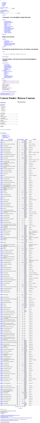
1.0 (19, 140)
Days (23, 139)
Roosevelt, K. (31, 347)
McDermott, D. (31, 288)
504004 (1, 236)
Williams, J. (35, 359)
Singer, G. (34, 225)
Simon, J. (30, 373)
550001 (1, 253)
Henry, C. (30, 232)
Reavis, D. (30, 340)
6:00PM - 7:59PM (25, 398)
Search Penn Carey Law (4, 13)
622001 (1, 192)
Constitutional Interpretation (7, 147)
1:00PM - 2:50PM (25, 187)
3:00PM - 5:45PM (25, 165)
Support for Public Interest (8, 75)
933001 (1, 156)
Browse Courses (5, 94)
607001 (1, 248)
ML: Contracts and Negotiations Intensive (9, 340)
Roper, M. (35, 286)
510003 (1, 377)
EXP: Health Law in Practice (7, 180)
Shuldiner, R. (31, 370)
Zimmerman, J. (36, 274)
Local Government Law (7, 194)
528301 (1, 385)
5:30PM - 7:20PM (25, 266)
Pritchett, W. (34, 211)
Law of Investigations (6, 234)
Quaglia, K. (31, 312)
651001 (1, 394)
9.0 (19, 401)
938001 (1, 147)
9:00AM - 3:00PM (25, 340)
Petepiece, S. (35, 161)
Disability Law (5, 227)
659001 (1, 281)
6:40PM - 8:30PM (25, 196)
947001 (1, 185)
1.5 (19, 309)
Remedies (4, 239)
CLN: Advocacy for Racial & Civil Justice (9, 286)
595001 (1, 342)
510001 (1, 178)
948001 (1, 344)
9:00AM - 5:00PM (25, 311)
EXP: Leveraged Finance (7, 203)
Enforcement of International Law (8, 206)
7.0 (19, 152)
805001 (1, 222)
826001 (1, 321)
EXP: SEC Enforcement (7, 269)
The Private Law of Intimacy (7, 389)
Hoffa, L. (30, 234)
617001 (1, 347)
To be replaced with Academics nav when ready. (11, 82)
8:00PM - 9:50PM (25, 367)
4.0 (19, 142)
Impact (3, 78)
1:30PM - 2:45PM (25, 158)
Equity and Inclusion (5, 88)
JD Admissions (6, 40)
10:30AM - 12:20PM (25, 213)
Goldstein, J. (31, 215)
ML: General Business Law (7, 385)
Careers (3, 46)
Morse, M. (30, 294)
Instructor (34, 139)
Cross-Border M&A (6, 161)
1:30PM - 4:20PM (25, 281)
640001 (1, 370)
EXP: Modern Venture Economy (8, 210)
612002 (1, 356)
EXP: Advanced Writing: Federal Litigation (10, 342)
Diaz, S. (30, 178)
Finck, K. (34, 154)
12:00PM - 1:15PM (25, 283)
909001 (1, 175)
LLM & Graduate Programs (8, 41)
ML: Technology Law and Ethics (8, 250)
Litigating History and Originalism (8, 156)
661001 (1, 363)
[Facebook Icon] (8, 417)
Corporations (5, 192)
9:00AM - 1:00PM (25, 384)
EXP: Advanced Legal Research (8, 213)
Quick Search (3, 102)
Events (5, 74)
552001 (1, 288)
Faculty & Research (5, 56)
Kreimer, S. (30, 262)
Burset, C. (30, 156)
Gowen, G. (30, 218)
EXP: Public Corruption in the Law (8, 168)
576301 (1, 399)
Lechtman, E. (31, 269)
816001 (1, 338)
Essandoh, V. (31, 185)
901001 (1, 161)
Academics (4, 14)
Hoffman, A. (31, 236)
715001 (1, 149)
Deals (4, 175)
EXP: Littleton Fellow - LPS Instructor (9, 373)
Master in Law (6, 42)
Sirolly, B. (30, 377)
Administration (2, 415)
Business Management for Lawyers (8, 253)
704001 (1, 225)
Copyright (4, 305)
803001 (1, 373)
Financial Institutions (6, 300)
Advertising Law (5, 145)
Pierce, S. (30, 309)
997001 (1, 163)
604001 (1, 265)
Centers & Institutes (7, 65)
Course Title (10, 139)
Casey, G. (30, 161)
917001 (1, 255)
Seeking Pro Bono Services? (8, 76)
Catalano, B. (31, 163)
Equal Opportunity (14, 415)
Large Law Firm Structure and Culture (9, 387)
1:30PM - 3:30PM (25, 191)
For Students (4, 3)
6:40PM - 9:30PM (25, 257)
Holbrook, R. (31, 244)
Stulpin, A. (30, 394)
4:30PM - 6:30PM (25, 144)
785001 (1, 227)
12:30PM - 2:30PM (25, 161)
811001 (1, 337)
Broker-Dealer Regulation (7, 307)
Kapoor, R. (30, 253)
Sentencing (5, 265)
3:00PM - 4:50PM (25, 370)
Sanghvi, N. (31, 356)
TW (22, 246)
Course (2, 139)
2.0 (19, 159)
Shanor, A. (34, 283)
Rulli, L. (30, 352)
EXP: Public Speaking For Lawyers (8, 258)
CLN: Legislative (6, 352)
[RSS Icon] (28, 417)
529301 (1, 182)
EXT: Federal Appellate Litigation (8, 323)
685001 (1, 383)
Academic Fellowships (7, 66)
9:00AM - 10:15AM (25, 142)
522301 (1, 251)
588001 (1, 257)
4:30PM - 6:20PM (25, 180)
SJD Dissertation (5, 401)
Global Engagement (7, 27)
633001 (1, 173)
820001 (1, 330)
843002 (1, 335)
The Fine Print (16, 420)
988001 (1, 309)
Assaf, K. (30, 140)
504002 (1, 142)
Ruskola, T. (31, 354)
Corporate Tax (5, 173)
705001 (1, 297)
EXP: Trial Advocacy (6, 232)
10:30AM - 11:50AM (25, 149)
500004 (1, 403)
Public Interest (4, 70)
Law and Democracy (6, 283)
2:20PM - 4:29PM (25, 151)
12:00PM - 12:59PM (25, 147)
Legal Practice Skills (6, 178)
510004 (1, 276)
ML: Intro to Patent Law (7, 399)
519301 (1, 170)
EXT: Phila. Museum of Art (7, 328)
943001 (1, 211)
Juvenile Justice (5, 272)
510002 (1, 290)
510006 (1, 375)
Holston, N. (35, 244)
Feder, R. (30, 194)
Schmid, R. (30, 359)
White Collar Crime (6, 199)
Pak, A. (34, 260)
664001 (1, 159)
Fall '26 (17, 140)
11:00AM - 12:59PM (25, 396)
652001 (1, 380)
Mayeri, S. (30, 281)
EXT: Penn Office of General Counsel (9, 312)
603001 (1, 269)
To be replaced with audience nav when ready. (9, 91)
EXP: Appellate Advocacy (7, 356)
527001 (1, 187)
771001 (1, 300)
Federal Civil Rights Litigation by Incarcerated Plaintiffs (8, 391)
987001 (1, 206)
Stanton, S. (30, 385)
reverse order (9, 129)
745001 (1, 352)
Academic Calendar (7, 30)
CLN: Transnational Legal (7, 152)
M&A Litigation (5, 201)
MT (22, 345)
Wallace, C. (31, 401)
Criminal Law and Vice (6, 291)
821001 (1, 316)
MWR (23, 392)
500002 (1, 392)
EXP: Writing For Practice (7, 368)
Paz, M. (30, 307)
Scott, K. (30, 361)
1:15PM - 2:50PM (25, 306)
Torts (4, 142)
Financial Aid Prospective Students (9, 44)
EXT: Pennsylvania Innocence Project (9, 337)
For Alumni (4, 2)
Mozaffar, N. (35, 272)
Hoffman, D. (31, 239)
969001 (1, 279)
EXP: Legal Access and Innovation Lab (9, 159)
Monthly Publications (7, 69)
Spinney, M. (31, 383)
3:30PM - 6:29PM (25, 358)
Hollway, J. (30, 246)
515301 (1, 340)
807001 (1, 312)
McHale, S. (30, 290)
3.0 (19, 145)
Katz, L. (30, 255)
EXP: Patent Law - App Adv (7, 378)
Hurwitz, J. (30, 250)
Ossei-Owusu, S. (31, 302)
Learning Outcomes (7, 31)
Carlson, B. (30, 159)
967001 (1, 199)
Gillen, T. (30, 211)
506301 (1, 250)
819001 (1, 319)
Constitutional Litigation (7, 262)
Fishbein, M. (31, 199)
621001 (1, 305)
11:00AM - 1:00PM (25, 382)
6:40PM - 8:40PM (25, 168)
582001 (1, 213)
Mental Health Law (6, 297)
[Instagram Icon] (17, 417)
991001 (1, 168)
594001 (1, 359)
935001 (1, 166)
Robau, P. (36, 260)
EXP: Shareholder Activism (7, 288)
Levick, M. (30, 272)
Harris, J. (30, 227)
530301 (1, 171)
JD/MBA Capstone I (6, 309)
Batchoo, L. (31, 145)
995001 (1, 401)
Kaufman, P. (31, 257)
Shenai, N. (30, 366)
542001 (1, 210)
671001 (1, 286)
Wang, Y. (30, 403)
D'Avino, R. (31, 173)
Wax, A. (34, 298)
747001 (1, 204)
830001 (1, 326)
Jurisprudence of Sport (6, 149)
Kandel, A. (30, 251)
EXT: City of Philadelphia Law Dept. (9, 319)
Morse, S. (30, 297)
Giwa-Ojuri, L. (31, 213)
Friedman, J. (31, 203)
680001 (1, 260)
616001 (1, 354)
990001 (1, 145)
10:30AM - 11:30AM (25, 259)
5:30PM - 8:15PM (25, 170)
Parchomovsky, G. (32, 305)
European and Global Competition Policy (9, 279)
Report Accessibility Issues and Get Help (6, 420)
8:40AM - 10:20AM (25, 304)
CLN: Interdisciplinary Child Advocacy (9, 154)
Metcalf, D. (30, 291)
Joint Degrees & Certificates (8, 22)
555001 (1, 196)
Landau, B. (30, 267)
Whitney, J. (35, 175)
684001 (1, 215)
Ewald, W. (30, 189)
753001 (1, 291)
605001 (1, 307)
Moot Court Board (6, 220)
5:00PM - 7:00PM (25, 233)
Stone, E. (30, 389)
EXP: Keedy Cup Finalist (7, 222)
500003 (1, 294)
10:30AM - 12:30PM (25, 156)
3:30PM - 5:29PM (25, 273)
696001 (1, 349)
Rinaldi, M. (30, 342)
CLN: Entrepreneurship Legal (7, 260)
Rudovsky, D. (31, 349)
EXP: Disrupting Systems (7, 396)
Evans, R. (30, 187)
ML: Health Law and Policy (7, 171)
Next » (21, 408)
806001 (1, 218)
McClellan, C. (31, 286)
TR (22, 173)
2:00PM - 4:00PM (25, 238)
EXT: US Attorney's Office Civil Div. (9, 333)
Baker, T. (30, 142)
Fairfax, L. (30, 192)
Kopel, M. (34, 152)
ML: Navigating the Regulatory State (9, 182)
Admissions (4, 34)
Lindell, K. (30, 276)
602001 (1, 274)
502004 (1, 242)
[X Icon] (12, 417)
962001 (1, 378)
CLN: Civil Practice (6, 380)
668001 (1, 246)
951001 (1, 201)
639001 (1, 203)
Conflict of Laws (5, 347)
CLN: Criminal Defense (7, 383)
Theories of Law (5, 255)
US (22, 340)
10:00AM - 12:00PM (25, 160)
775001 (1, 387)
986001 (1, 189)
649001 (1, 154)
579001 (1, 140)
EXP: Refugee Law (6, 164)
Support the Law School (4, 7)
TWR (22, 262)
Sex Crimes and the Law (7, 394)
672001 (1, 239)
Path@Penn (4, 135)
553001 (1, 258)
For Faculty (4, 4)
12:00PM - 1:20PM (25, 250)
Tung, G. (38, 159)
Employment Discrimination (7, 281)
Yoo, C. (30, 238)
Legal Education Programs (8, 29)
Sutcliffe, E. (31, 396)
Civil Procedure (5, 294)
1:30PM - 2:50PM (25, 140)
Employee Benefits (6, 274)
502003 (1, 208)
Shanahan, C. (31, 363)
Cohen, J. (30, 170)
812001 (1, 314)
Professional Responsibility (7, 196)
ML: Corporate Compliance (7, 251)
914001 (1, 396)
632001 (1, 366)
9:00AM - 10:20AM (25, 248)
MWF (23, 140)
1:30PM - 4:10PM (25, 227)
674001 (1, 262)
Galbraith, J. (31, 204)
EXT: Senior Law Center (7, 316)
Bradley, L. (30, 152)
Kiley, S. (30, 258)
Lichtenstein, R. (31, 274)
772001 (1, 180)
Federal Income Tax (6, 370)
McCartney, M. (35, 232)
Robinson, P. (31, 344)
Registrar (5, 23)
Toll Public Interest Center (8, 71)
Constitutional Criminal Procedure (8, 349)
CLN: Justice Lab (6, 363)
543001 (1, 368)
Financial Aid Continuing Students (9, 43)
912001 (1, 234)
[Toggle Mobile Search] (0, 12)
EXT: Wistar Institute (6, 330)
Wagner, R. (34, 378)
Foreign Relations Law (6, 204)
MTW (23, 142)
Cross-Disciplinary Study (6, 136)
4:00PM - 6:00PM (25, 200)
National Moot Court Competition (8, 218)
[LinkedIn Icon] (3, 417)
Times (27, 139)
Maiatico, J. (34, 234)
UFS (22, 253)
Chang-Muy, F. (31, 164)
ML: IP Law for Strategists (7, 170)
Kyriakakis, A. (31, 265)
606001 (1, 164)
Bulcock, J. (30, 154)
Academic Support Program (8, 26)
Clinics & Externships (7, 24)
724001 (1, 194)
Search (1, 8)
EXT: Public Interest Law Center (8, 314)
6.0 (19, 383)
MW (22, 149)
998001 (1, 272)
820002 (1, 328)
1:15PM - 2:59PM (25, 405)
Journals (5, 25)
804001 (1, 220)
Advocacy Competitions (8, 32)
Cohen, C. (30, 168)
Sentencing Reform (6, 344)
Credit (21, 139)
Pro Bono (5, 72)
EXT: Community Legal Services (8, 326)
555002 (1, 302)
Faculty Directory (7, 64)
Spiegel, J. (30, 380)
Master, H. (34, 168)
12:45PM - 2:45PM (25, 179)
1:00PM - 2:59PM (25, 201)
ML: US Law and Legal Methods (8, 361)
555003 (1, 267)
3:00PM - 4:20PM (25, 173)
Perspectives (6, 68)
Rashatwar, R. (31, 245)
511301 (1, 361)
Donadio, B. (31, 182)
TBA (24, 218)
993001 (1, 229)
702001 (1, 232)
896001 (1, 323)
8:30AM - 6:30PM (25, 253)
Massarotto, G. (31, 279)
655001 (1, 152)
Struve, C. (30, 392)
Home (1, 94)
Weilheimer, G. (31, 233)
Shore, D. (30, 368)
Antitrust (4, 248)
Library (18, 415)
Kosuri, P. (34, 159)
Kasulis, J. (35, 199)
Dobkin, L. (30, 180)
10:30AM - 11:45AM (25, 198)
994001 (1, 283)
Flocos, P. (30, 201)
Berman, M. (31, 147)
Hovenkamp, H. (35, 237)
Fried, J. (34, 145)
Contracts (4, 208)
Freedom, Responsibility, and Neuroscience (10, 298)
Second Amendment (6, 215)
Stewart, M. (31, 387)
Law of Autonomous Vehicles (7, 366)
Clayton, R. (31, 166)
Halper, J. (30, 225)
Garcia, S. (30, 210)
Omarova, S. (31, 300)
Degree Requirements (7, 21)
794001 (1, 345)
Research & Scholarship (8, 67)
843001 (1, 333)
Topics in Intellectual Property (7, 140)
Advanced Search (11, 94)
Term (18, 139)
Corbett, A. (30, 171)
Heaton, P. (30, 229)
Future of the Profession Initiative (9, 28)
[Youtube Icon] (22, 417)
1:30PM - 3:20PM (25, 302)
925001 (1, 298)
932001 (1, 389)
